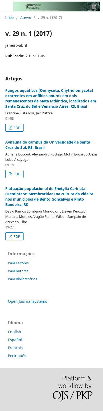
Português (17, 355)
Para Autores (18, 271)
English (14, 331)
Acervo (25, 17)
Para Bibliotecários (22, 278)
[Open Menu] (5, 5)
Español (15, 339)
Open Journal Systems (27, 301)
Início (9, 17)
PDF (16, 127)
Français (15, 347)
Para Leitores (18, 263)
